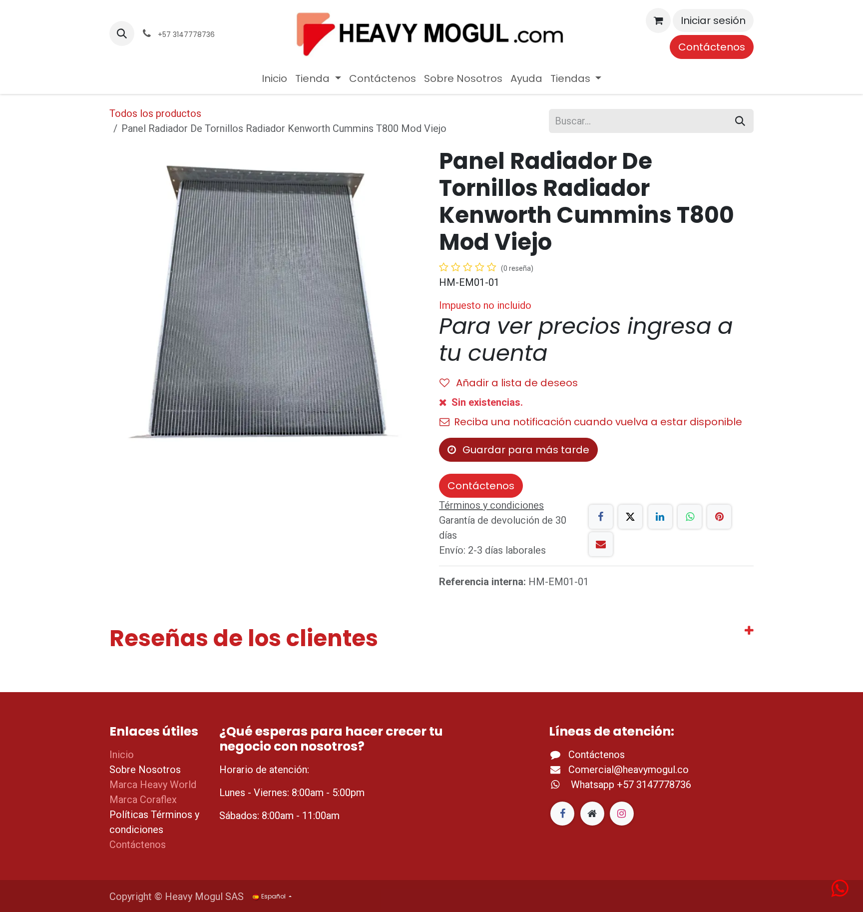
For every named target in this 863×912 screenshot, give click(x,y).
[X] (630, 517)
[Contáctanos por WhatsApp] (839, 892)
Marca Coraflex (143, 800)
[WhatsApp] (690, 517)
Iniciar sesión (713, 20)
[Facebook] (601, 517)
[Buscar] (740, 121)
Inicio (121, 755)
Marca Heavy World (152, 785)
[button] (121, 33)
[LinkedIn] (660, 517)
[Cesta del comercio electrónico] (658, 20)
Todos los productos (155, 113)
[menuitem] (274, 78)
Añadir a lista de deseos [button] (515, 383)
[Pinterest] (719, 517)
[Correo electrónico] (601, 544)
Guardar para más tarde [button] (524, 450)
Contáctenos (711, 47)
